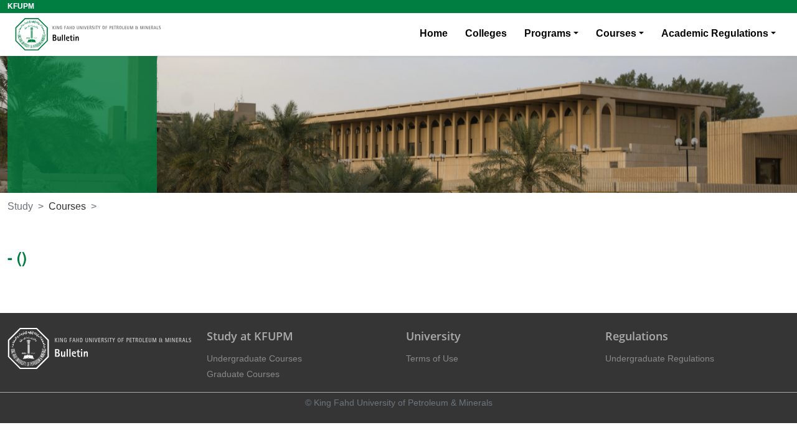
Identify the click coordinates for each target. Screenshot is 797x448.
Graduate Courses (243, 374)
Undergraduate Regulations (659, 358)
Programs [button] (547, 33)
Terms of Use (432, 358)
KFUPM (20, 6)
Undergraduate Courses (254, 358)
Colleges (486, 33)
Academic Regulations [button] (714, 33)
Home (434, 33)
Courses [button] (616, 33)
